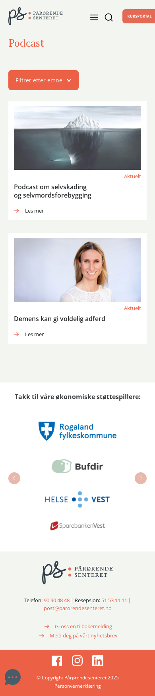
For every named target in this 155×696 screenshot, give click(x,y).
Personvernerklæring (77, 686)
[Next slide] (141, 478)
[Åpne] (106, 17)
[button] (77, 80)
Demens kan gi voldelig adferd (59, 318)
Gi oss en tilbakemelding (83, 626)
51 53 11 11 (114, 600)
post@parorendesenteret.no (78, 608)
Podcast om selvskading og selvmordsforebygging (52, 191)
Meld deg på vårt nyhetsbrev (84, 635)
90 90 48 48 (57, 600)
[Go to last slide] (14, 478)
